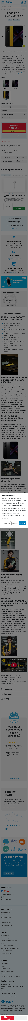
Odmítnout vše (6, 523)
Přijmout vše (22, 523)
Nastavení (14, 523)
